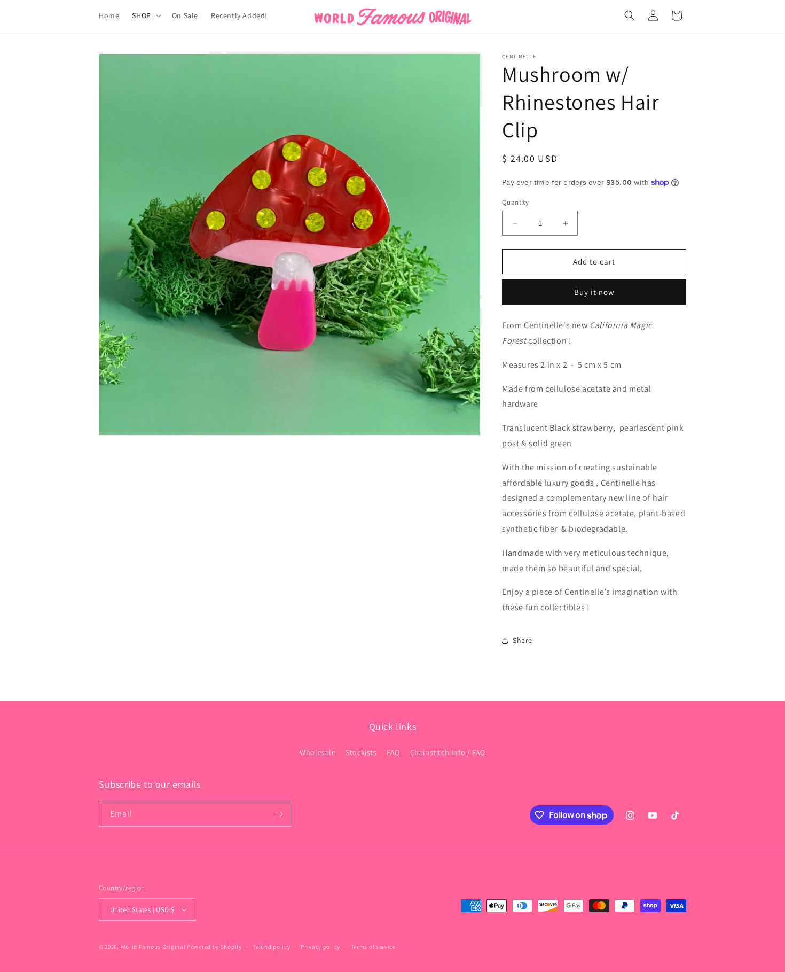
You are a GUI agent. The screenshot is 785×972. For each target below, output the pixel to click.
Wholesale (317, 752)
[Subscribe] (279, 814)
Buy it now (594, 292)
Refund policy (271, 947)
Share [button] (522, 640)
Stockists (361, 752)
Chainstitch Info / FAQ (447, 752)
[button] (145, 15)
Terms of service (373, 947)
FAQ (393, 752)
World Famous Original (153, 947)
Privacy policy (320, 947)
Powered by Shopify (214, 947)
